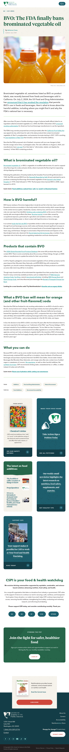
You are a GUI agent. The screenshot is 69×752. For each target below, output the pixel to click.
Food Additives (18, 390)
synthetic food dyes (10, 365)
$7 (32, 614)
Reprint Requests (60, 748)
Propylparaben (13, 488)
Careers (62, 716)
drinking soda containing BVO (36, 212)
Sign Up (34, 656)
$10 (41, 614)
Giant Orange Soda (10, 279)
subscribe (34, 702)
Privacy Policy (50, 748)
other (53, 614)
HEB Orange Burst (54, 277)
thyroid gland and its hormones (39, 233)
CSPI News (10, 11)
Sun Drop (17, 277)
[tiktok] (21, 739)
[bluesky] (25, 739)
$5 (22, 614)
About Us (62, 713)
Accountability (60, 720)
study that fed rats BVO (19, 223)
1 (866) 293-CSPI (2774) (12, 729)
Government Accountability (34, 390)
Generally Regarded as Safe (38, 177)
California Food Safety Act (55, 130)
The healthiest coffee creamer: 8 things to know (13, 480)
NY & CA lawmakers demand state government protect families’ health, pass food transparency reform (13, 500)
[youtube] (17, 739)
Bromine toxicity (37, 214)
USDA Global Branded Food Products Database (22, 251)
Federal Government (50, 384)
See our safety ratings (13, 452)
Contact (6, 732)
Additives (16, 384)
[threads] (9, 739)
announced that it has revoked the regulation (28, 102)
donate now (58, 734)
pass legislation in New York (14, 137)
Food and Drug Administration (32, 384)
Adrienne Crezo (12, 30)
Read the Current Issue (38, 692)
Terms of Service (40, 748)
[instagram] (13, 739)
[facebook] (5, 739)
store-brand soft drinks (33, 277)
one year (20, 147)
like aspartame (30, 362)
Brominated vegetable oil (12, 165)
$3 (12, 614)
